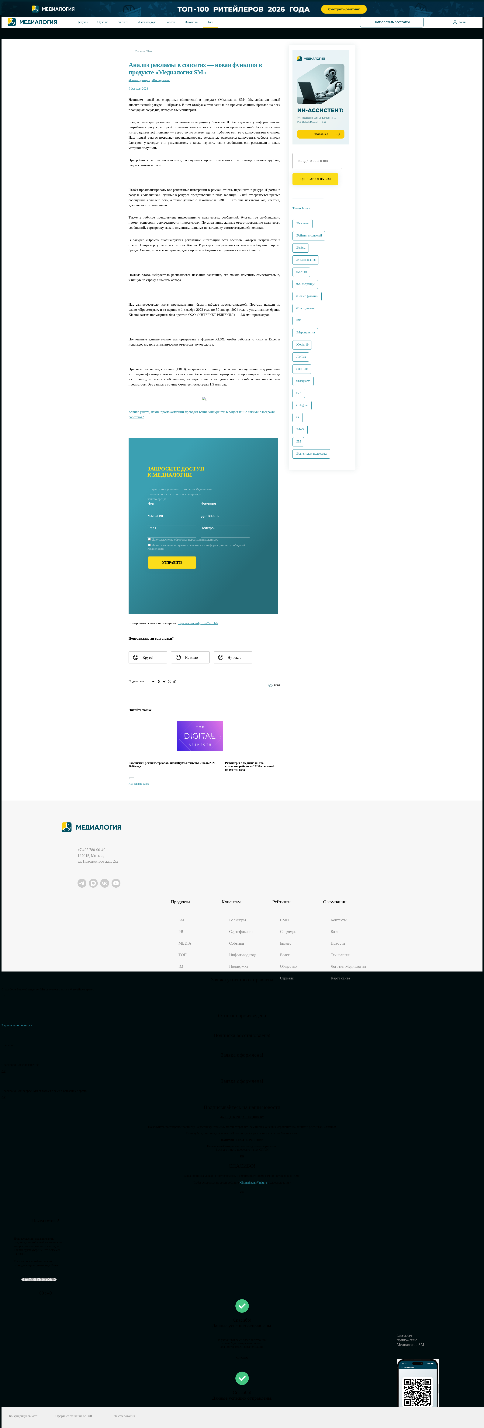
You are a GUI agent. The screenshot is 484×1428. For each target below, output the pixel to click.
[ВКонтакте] (153, 681)
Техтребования (124, 1416)
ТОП (182, 955)
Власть (285, 955)
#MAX (300, 429)
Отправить (172, 562)
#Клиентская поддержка (311, 453)
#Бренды (301, 271)
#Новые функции (139, 80)
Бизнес (285, 943)
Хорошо (242, 1357)
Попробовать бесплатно (391, 22)
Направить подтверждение (242, 1139)
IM (180, 966)
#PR (298, 320)
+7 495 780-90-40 (91, 849)
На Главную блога (139, 783)
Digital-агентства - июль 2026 (196, 763)
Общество (288, 966)
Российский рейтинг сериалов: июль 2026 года (153, 764)
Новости (338, 943)
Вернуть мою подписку (17, 1025)
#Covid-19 (302, 344)
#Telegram (302, 405)
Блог (210, 22)
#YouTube (302, 368)
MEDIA (184, 943)
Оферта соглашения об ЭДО (74, 1416)
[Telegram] (164, 681)
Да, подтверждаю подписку (242, 1117)
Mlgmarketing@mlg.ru (253, 1182)
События (170, 22)
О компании (191, 22)
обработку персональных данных (195, 539)
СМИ (284, 920)
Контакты (339, 920)
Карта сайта (340, 978)
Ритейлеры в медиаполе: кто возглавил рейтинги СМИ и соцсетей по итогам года (249, 766)
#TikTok (301, 356)
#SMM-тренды (305, 284)
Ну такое (234, 657)
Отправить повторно (39, 1279)
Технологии (340, 955)
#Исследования (306, 259)
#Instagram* (303, 380)
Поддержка (238, 966)
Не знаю (191, 657)
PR (180, 931)
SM (181, 920)
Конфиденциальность (23, 1416)
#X (297, 417)
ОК (3, 996)
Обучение (102, 22)
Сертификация (241, 931)
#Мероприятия (305, 332)
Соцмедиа (288, 931)
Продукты (82, 22)
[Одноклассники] (159, 681)
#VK (299, 393)
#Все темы (302, 223)
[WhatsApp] (174, 681)
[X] (169, 681)
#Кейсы (301, 247)
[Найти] (341, 22)
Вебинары (237, 920)
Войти (462, 22)
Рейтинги (123, 22)
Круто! (148, 657)
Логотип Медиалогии (348, 966)
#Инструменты (161, 80)
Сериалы (287, 978)
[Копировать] (220, 621)
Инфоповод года (147, 22)
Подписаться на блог (315, 179)
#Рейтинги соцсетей (309, 235)
